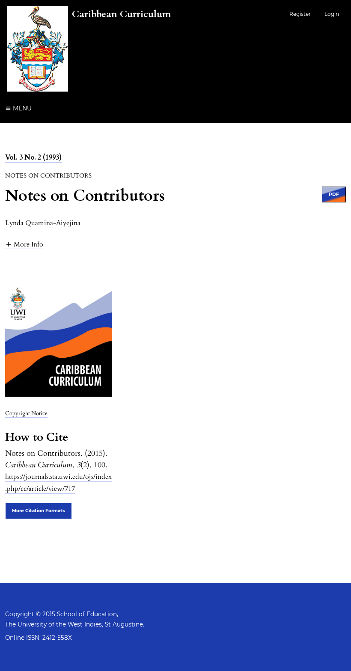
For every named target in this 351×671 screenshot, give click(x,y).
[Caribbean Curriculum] (89, 89)
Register (300, 14)
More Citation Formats (38, 511)
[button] (24, 244)
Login (331, 14)
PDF (334, 194)
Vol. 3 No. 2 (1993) (33, 157)
